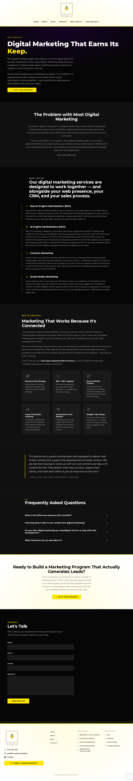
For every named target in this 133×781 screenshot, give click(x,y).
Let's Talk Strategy (23, 90)
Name (10, 642)
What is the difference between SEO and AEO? (48, 515)
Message (11, 674)
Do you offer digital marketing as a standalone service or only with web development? (60, 531)
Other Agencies (113, 746)
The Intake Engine (87, 746)
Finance (110, 738)
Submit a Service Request (25, 763)
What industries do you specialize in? (43, 540)
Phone (10, 663)
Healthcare (112, 742)
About (45, 22)
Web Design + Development (85, 750)
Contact (63, 22)
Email (10, 653)
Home (36, 22)
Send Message (18, 701)
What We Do (75, 22)
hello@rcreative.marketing (17, 753)
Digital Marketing (87, 742)
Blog (53, 22)
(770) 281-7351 (12, 750)
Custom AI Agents (87, 738)
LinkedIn (10, 757)
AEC (108, 735)
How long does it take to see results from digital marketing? (55, 523)
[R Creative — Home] (66, 10)
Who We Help (92, 22)
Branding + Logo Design (90, 735)
